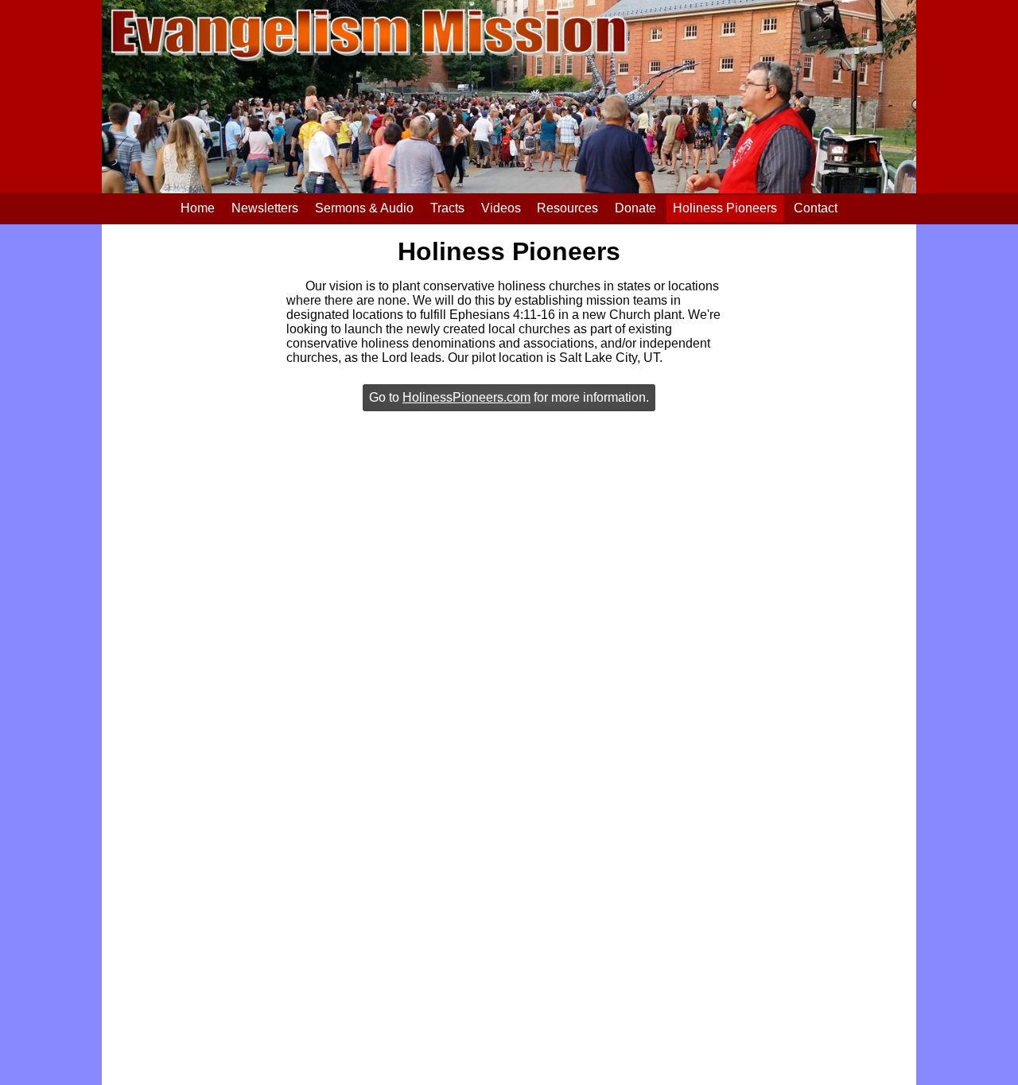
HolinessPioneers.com (466, 397)
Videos (501, 208)
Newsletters (264, 208)
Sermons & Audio (364, 208)
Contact (815, 208)
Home (198, 208)
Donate (635, 208)
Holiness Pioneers (725, 208)
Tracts (447, 208)
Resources (567, 208)
